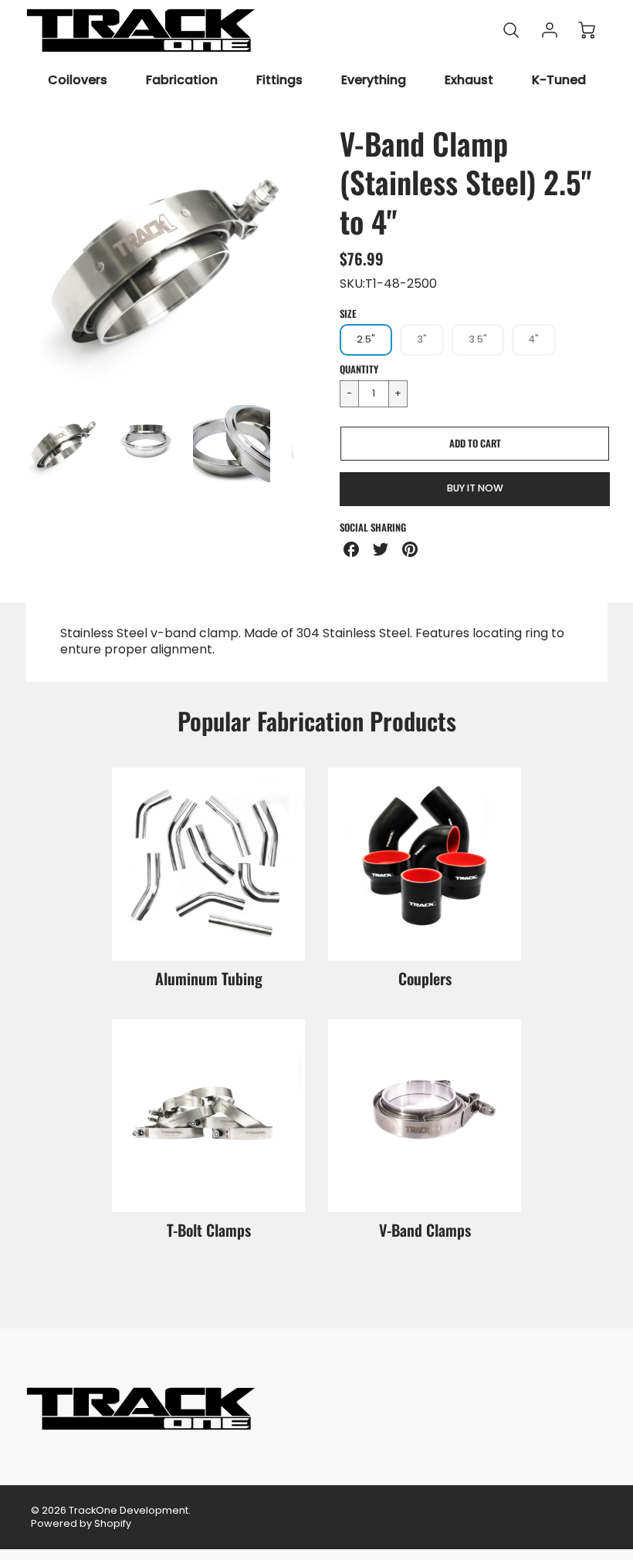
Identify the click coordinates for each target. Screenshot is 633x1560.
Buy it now (475, 488)
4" (534, 339)
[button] (475, 444)
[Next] (304, 258)
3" (422, 339)
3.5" (478, 339)
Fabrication (182, 81)
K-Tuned (559, 81)
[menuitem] (77, 81)
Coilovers (77, 81)
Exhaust (469, 81)
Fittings (279, 81)
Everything (373, 81)
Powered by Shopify (81, 1523)
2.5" (366, 339)
